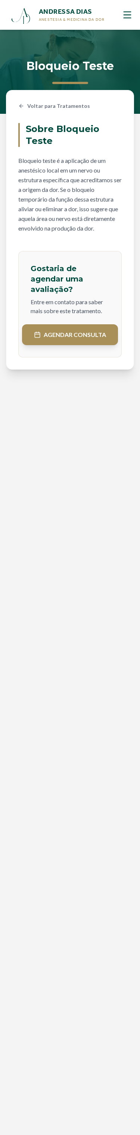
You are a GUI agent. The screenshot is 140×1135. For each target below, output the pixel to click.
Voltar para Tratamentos (58, 106)
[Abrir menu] (127, 15)
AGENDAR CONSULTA (75, 334)
